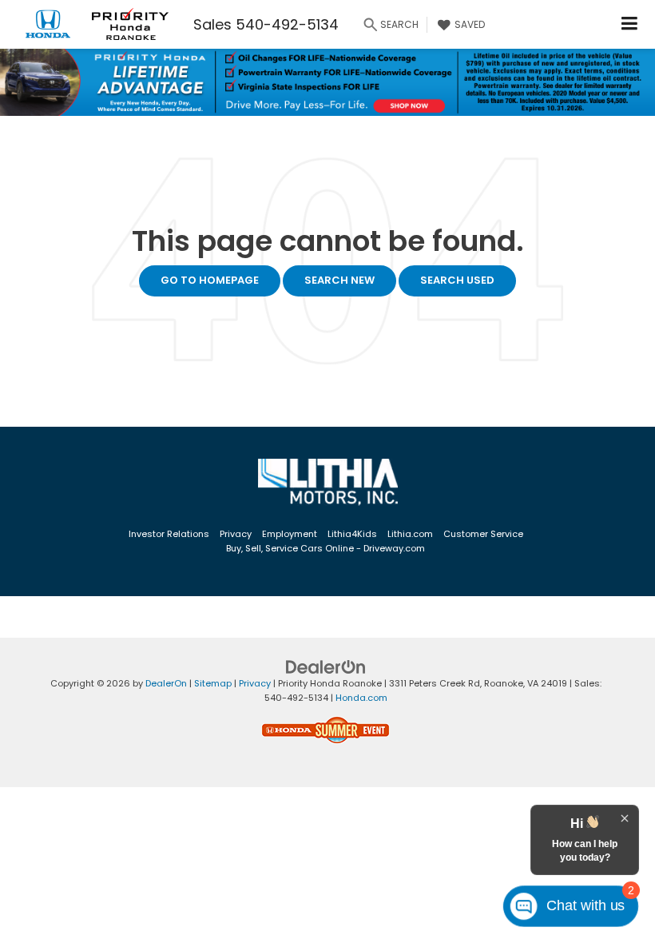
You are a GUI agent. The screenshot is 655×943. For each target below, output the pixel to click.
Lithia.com (410, 533)
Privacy (236, 533)
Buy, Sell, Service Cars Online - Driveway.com (325, 548)
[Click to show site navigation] (630, 24)
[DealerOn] (326, 666)
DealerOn (166, 683)
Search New (339, 280)
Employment (289, 533)
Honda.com (361, 697)
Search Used (457, 280)
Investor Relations (169, 533)
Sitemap (213, 683)
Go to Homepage (210, 280)
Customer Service (483, 533)
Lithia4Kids (352, 533)
